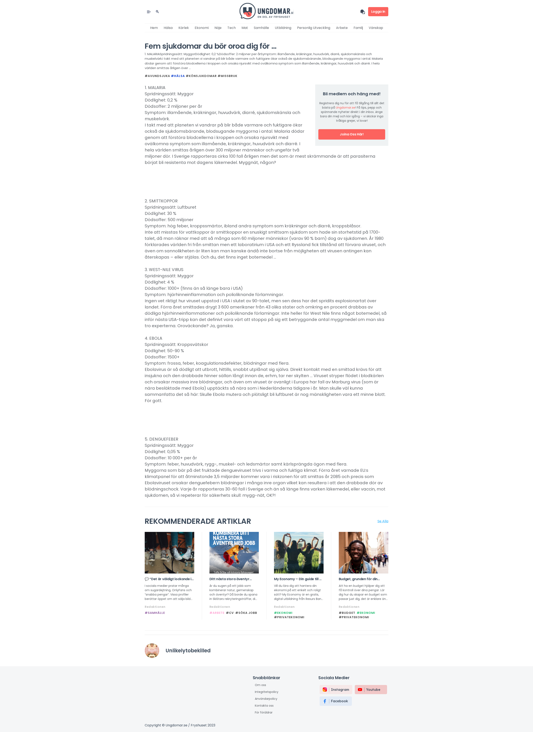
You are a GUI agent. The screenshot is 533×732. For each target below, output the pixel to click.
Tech (231, 27)
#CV (230, 613)
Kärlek (183, 27)
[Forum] (364, 11)
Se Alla (382, 521)
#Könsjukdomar (201, 76)
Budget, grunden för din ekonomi (358, 579)
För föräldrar (264, 712)
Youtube (373, 689)
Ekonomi (202, 27)
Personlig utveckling (313, 27)
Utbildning (283, 27)
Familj (358, 27)
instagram (340, 689)
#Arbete (216, 613)
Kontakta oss (264, 706)
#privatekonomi (289, 617)
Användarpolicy (266, 699)
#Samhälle (155, 613)
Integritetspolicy (266, 692)
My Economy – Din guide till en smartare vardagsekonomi (298, 579)
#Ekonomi (283, 613)
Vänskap (376, 27)
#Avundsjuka (157, 76)
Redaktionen (155, 607)
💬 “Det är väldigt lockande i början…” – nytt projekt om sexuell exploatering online (168, 579)
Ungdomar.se (345, 107)
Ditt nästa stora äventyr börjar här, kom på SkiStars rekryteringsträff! (231, 579)
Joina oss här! (352, 134)
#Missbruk (227, 76)
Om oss (260, 685)
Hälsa (168, 27)
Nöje (218, 27)
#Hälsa (178, 76)
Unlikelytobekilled (188, 650)
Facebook (339, 701)
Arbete (342, 27)
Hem (154, 27)
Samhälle (261, 27)
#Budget (347, 613)
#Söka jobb (246, 613)
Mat (245, 27)
